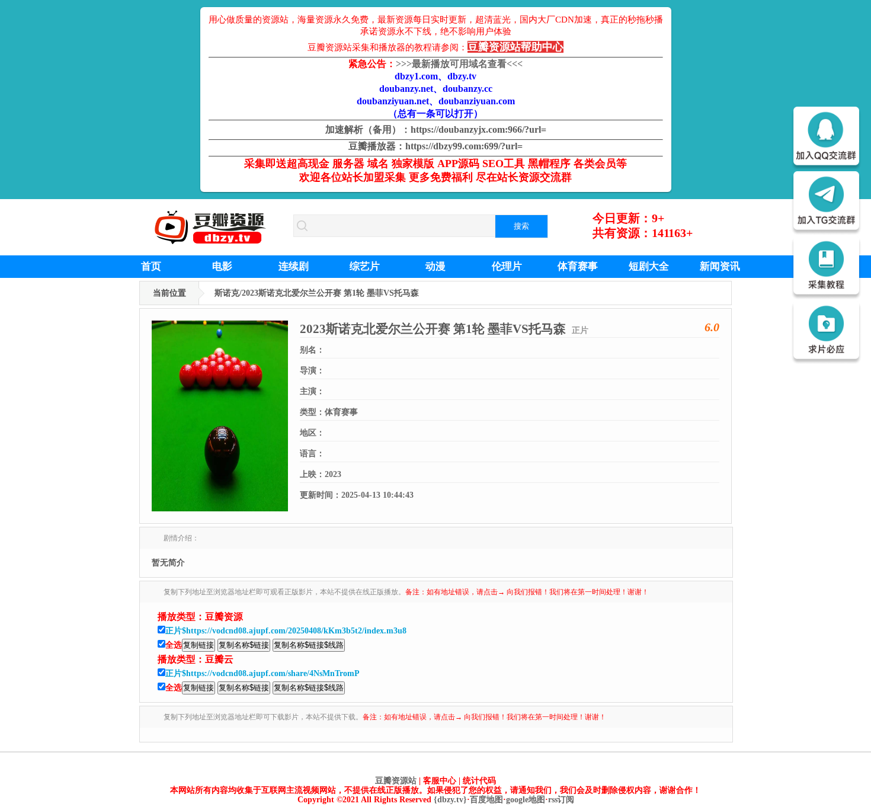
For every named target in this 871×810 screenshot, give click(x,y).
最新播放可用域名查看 (459, 64)
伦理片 (507, 266)
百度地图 (486, 799)
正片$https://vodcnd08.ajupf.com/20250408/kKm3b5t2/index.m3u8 (285, 630)
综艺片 (365, 266)
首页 (151, 266)
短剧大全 (649, 266)
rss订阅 (561, 799)
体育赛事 (578, 266)
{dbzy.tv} (450, 799)
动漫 (435, 266)
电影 (222, 266)
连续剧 (293, 266)
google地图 (525, 799)
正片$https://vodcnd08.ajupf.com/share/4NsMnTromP (262, 673)
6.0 (712, 327)
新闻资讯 (720, 266)
